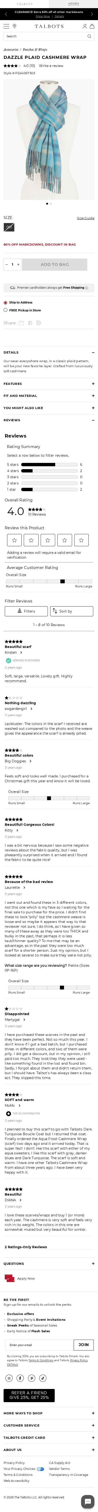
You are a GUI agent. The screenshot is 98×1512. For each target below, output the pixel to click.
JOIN (84, 1345)
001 (9, 227)
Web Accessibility (16, 1481)
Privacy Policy (79, 1360)
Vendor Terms (59, 1469)
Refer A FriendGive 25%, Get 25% (29, 1395)
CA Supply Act (59, 1463)
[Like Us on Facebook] (22, 1378)
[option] (49, 139)
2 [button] (51, 204)
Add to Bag (55, 264)
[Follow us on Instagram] (10, 1378)
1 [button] (47, 204)
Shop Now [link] (43, 16)
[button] (26, 1278)
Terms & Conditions (41, 1360)
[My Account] (85, 26)
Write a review (51, 66)
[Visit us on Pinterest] (33, 1378)
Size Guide (85, 218)
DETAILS (12, 1364)
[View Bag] (92, 26)
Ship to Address (20, 302)
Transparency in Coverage (68, 1475)
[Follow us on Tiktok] (44, 1378)
